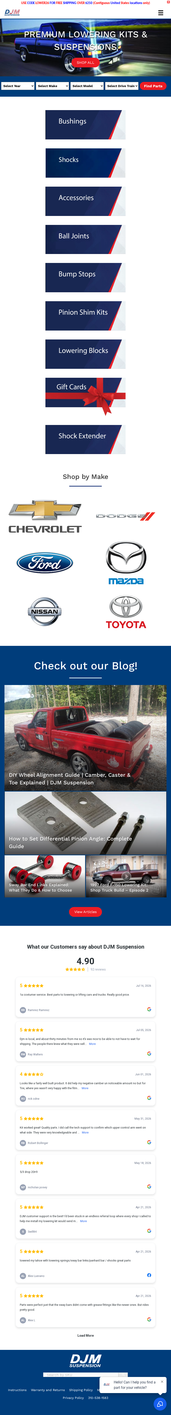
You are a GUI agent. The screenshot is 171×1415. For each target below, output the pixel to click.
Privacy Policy (73, 1398)
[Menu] (161, 13)
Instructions (17, 1390)
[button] (11, 1408)
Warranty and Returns (48, 1390)
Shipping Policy (81, 1390)
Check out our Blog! (85, 665)
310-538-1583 (98, 1398)
